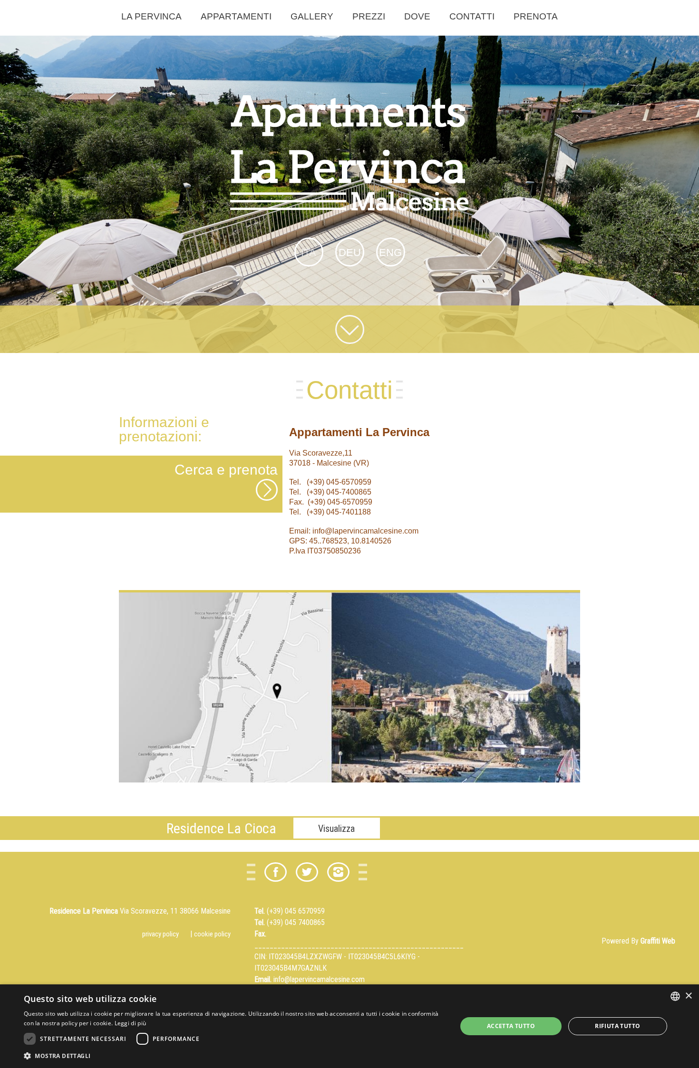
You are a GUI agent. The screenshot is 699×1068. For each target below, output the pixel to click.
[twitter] (307, 872)
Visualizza (336, 828)
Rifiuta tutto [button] (617, 1026)
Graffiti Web (658, 940)
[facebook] (275, 872)
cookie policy (212, 934)
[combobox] (675, 996)
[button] (234, 1055)
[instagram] (338, 872)
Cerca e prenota (226, 469)
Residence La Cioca (221, 828)
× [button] (688, 996)
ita (308, 252)
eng (390, 252)
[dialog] (349, 1026)
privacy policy (160, 934)
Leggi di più (130, 1023)
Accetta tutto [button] (511, 1026)
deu (350, 252)
